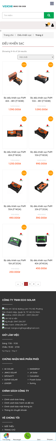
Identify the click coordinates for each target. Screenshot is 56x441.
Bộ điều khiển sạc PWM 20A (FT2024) (41, 208)
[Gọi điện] (27, 436)
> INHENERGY (34, 369)
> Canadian (33, 376)
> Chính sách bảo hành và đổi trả (17, 403)
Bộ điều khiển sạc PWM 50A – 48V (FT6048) (41, 99)
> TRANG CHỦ (8, 430)
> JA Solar (32, 372)
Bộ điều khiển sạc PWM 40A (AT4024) (41, 262)
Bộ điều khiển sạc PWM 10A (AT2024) (15, 262)
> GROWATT (8, 376)
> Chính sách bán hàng (13, 399)
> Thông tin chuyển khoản (14, 410)
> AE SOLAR (7, 369)
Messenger (17, 440)
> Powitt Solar (34, 379)
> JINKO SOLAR (9, 372)
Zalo (38, 440)
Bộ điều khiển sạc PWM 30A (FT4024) (15, 208)
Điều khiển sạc (25, 35)
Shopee (50, 439)
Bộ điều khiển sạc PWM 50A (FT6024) (41, 153)
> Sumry (32, 383)
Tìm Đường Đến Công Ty (6, 440)
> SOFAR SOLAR (10, 379)
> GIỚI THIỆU (8, 426)
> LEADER (6, 383)
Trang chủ (9, 35)
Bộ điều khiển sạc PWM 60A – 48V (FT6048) (15, 99)
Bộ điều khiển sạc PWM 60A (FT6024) (15, 153)
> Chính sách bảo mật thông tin (17, 406)
